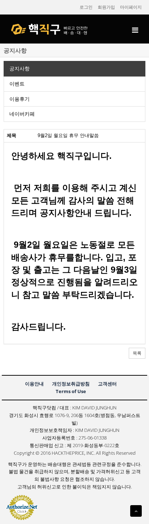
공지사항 (19, 68)
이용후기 (19, 99)
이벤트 (17, 84)
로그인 (86, 7)
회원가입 (106, 7)
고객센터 (107, 383)
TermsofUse (71, 391)
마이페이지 (131, 7)
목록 (137, 353)
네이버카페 (22, 114)
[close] (135, 31)
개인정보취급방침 (71, 383)
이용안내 (34, 383)
